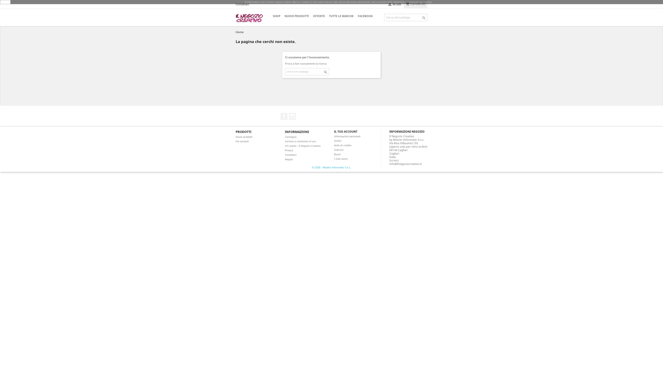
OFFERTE (319, 16)
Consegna (290, 136)
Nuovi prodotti (297, 16)
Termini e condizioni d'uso (300, 141)
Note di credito (342, 145)
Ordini (338, 140)
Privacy (289, 150)
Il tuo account (345, 131)
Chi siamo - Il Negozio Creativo (302, 145)
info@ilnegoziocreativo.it (405, 164)
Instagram (292, 116)
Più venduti (242, 141)
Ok (5, 2)
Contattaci (242, 4)
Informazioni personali (347, 136)
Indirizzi (339, 149)
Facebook (365, 16)
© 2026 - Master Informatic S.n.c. (331, 167)
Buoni (337, 154)
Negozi (289, 159)
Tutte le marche (341, 16)
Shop (276, 16)
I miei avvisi (341, 158)
